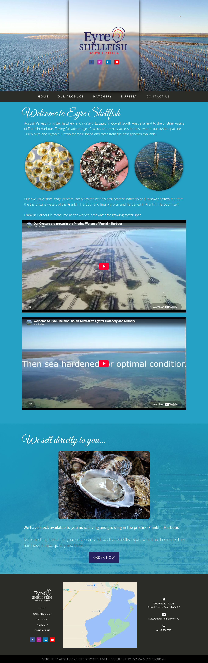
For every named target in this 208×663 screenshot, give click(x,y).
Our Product (71, 96)
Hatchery (102, 96)
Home (43, 96)
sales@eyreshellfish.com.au (163, 618)
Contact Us (158, 96)
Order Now (104, 557)
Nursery (129, 96)
